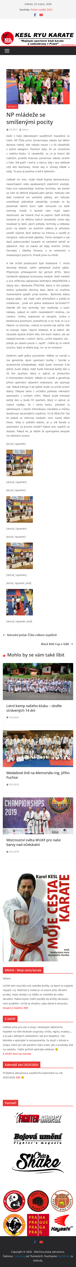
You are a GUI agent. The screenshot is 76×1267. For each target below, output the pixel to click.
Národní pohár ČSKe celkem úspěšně (32, 635)
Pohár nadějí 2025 (41, 9)
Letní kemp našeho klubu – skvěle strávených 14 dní (34, 708)
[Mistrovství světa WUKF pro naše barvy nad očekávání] (38, 800)
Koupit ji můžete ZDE (15, 1008)
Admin (25, 129)
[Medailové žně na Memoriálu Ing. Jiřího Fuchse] (38, 733)
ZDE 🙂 (20, 1077)
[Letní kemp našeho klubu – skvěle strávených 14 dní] (38, 665)
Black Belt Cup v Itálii (55, 644)
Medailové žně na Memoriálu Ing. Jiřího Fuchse (38, 775)
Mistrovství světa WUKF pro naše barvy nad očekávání (33, 842)
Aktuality (12, 106)
